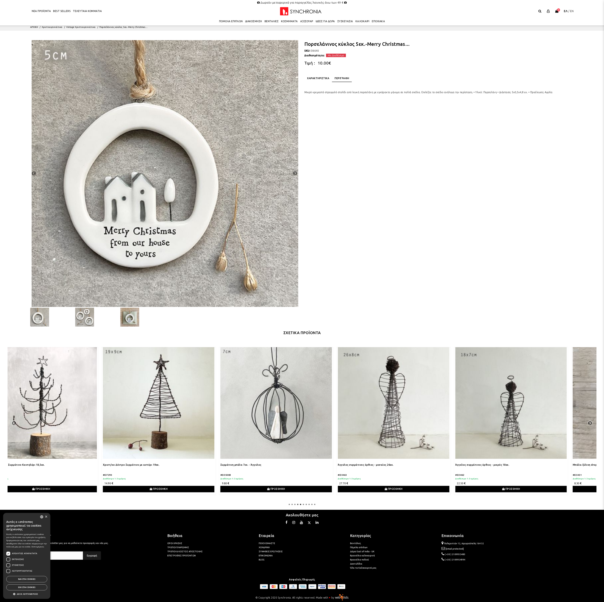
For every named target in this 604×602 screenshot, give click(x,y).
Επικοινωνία (453, 536)
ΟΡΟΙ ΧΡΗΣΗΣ (174, 543)
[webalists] (341, 597)
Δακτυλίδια (356, 563)
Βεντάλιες (355, 543)
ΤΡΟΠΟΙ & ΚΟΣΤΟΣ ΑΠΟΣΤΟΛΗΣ (185, 551)
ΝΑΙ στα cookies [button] (26, 579)
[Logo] (301, 11)
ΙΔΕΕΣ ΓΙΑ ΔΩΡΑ (325, 21)
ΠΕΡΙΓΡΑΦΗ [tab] (342, 78)
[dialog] (26, 556)
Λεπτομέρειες (37, 546)
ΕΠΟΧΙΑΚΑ (378, 21)
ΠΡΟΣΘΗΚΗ (68, 488)
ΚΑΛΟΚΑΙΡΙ (362, 21)
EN (572, 11)
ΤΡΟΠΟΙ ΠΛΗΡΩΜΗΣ (178, 547)
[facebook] (286, 523)
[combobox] (41, 516)
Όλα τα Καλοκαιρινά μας (363, 568)
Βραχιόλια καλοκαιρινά (362, 555)
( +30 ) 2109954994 (455, 559)
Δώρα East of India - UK (362, 551)
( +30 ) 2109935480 (455, 554)
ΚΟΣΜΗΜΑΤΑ (289, 21)
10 (314, 504)
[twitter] (309, 523)
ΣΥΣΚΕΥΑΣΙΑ (345, 21)
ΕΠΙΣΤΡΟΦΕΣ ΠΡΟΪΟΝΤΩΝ (181, 555)
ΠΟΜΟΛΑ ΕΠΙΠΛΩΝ (231, 21)
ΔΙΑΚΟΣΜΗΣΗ (253, 21)
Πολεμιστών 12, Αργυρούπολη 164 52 (464, 543)
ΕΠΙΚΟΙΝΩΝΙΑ (266, 555)
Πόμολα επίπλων (359, 547)
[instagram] (293, 523)
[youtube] (301, 523)
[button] (26, 594)
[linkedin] (317, 523)
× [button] (46, 517)
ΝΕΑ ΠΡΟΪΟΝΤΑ (41, 11)
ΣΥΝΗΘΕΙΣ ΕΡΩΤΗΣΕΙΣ (271, 551)
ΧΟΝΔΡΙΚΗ (264, 547)
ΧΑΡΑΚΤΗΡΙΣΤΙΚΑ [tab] (318, 78)
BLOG (262, 559)
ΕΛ (566, 11)
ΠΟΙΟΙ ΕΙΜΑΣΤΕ (267, 543)
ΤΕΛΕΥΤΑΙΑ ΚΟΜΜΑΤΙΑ (87, 11)
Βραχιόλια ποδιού (359, 559)
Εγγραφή (92, 555)
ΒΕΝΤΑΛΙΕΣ (272, 21)
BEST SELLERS (62, 11)
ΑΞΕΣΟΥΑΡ (306, 21)
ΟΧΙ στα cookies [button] (26, 587)
